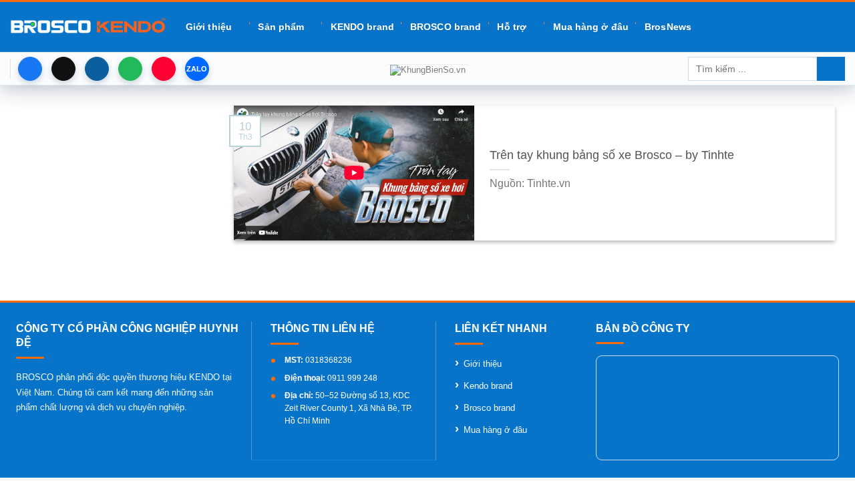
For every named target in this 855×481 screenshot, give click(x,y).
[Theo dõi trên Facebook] (30, 69)
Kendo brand (488, 386)
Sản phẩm (281, 26)
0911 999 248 (352, 378)
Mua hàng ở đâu (591, 26)
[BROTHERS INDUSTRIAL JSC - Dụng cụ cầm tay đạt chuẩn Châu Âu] (88, 27)
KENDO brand (362, 26)
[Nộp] (831, 69)
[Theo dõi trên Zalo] (197, 69)
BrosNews (668, 26)
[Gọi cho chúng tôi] (130, 69)
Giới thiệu (209, 26)
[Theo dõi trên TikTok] (63, 69)
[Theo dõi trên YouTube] (164, 69)
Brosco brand (489, 408)
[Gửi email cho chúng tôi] (97, 69)
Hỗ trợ (511, 26)
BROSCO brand (445, 26)
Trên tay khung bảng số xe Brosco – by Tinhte (612, 155)
